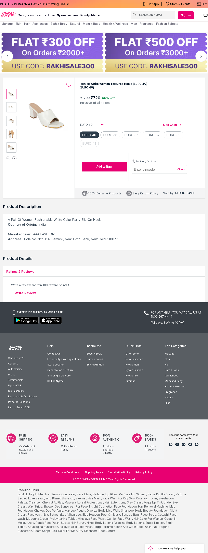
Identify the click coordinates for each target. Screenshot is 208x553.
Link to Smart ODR (19, 407)
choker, (39, 510)
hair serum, (53, 494)
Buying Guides (95, 364)
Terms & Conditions (68, 472)
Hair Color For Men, (65, 531)
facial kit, (154, 494)
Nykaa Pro (132, 375)
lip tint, (157, 502)
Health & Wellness (175, 386)
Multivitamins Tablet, (63, 518)
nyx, (46, 514)
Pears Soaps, (42, 531)
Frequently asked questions (64, 359)
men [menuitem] (134, 23)
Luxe (167, 402)
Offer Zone (132, 353)
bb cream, (168, 494)
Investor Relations (19, 401)
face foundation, (125, 506)
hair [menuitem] (27, 23)
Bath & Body (172, 370)
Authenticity (15, 369)
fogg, (147, 502)
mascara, (71, 502)
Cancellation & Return (60, 370)
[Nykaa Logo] (8, 14)
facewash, (35, 514)
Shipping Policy (93, 472)
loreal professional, (90, 502)
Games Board (95, 359)
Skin (167, 359)
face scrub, (149, 514)
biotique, (99, 494)
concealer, (68, 494)
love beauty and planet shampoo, (51, 498)
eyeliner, (81, 498)
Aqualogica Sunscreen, (43, 526)
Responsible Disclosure (22, 396)
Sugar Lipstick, (155, 522)
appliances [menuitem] (40, 23)
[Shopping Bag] (205, 15)
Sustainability (16, 390)
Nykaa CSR (14, 385)
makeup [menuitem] (7, 23)
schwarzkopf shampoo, (66, 514)
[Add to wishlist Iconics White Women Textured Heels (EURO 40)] (68, 84)
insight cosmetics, (101, 506)
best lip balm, (131, 514)
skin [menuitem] (18, 23)
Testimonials (15, 380)
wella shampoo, (123, 510)
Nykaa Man (132, 364)
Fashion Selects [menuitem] (167, 23)
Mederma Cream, (37, 518)
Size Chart (170, 124)
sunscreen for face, (74, 506)
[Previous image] (8, 158)
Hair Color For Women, (149, 518)
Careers (13, 363)
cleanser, (35, 502)
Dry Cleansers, (88, 531)
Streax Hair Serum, (73, 522)
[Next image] (14, 158)
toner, (153, 498)
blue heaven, (91, 514)
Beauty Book (94, 353)
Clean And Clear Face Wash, (133, 526)
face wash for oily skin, (119, 498)
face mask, (84, 494)
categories (26, 15)
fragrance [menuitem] (146, 23)
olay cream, (135, 502)
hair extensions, (115, 502)
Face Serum (107, 531)
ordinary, (142, 498)
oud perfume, (55, 510)
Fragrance (171, 391)
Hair (167, 364)
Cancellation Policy (119, 472)
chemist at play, (53, 502)
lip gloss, (111, 494)
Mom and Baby (174, 381)
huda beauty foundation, (152, 510)
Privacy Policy (143, 472)
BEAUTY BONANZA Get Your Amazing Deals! (34, 4)
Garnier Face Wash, (120, 518)
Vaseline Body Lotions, (129, 522)
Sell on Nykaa (55, 381)
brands (41, 15)
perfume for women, (133, 494)
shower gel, (51, 506)
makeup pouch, (75, 510)
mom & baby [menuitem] (91, 23)
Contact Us (54, 353)
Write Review (25, 293)
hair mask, (95, 498)
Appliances (171, 375)
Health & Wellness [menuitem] (115, 23)
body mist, (105, 510)
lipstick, (23, 494)
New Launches (134, 359)
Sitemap (130, 381)
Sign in (186, 15)
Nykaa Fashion (67, 15)
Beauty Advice (90, 15)
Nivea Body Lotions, (100, 522)
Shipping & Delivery (59, 375)
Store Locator (55, 364)
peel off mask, (111, 514)
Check (181, 169)
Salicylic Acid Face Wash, (76, 526)
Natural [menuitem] (75, 23)
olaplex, (92, 510)
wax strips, (35, 506)
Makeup (169, 353)
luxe (51, 15)
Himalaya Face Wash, (92, 518)
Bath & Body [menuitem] (59, 23)
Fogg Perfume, (104, 526)
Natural (169, 397)
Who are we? (15, 358)
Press (11, 374)
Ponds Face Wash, (48, 522)
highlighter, (36, 494)
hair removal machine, (153, 506)
